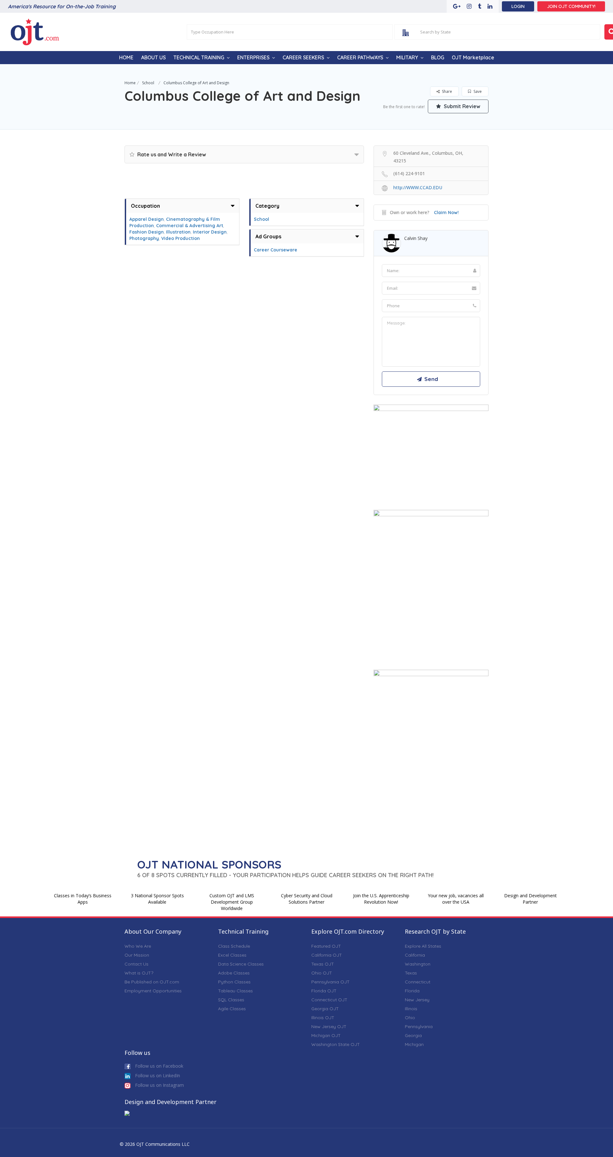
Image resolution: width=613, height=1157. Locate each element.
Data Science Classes (241, 964)
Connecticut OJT (329, 1000)
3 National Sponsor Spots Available (157, 898)
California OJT (326, 955)
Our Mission (137, 955)
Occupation (145, 206)
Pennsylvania (419, 1026)
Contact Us (136, 964)
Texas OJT (322, 964)
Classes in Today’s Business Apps (82, 898)
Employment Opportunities (153, 991)
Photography (144, 238)
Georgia (413, 1035)
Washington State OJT (335, 1044)
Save (477, 91)
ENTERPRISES (253, 57)
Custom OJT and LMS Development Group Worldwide (231, 901)
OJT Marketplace (473, 57)
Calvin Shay (416, 238)
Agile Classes (232, 1008)
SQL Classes (231, 1000)
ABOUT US (153, 57)
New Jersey (417, 1000)
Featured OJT (326, 946)
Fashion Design (146, 232)
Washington (417, 964)
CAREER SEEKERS (303, 57)
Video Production (180, 238)
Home (130, 83)
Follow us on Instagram (159, 1085)
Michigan (414, 1044)
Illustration (178, 232)
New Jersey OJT (328, 1026)
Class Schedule (234, 946)
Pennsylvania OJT (330, 982)
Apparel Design (146, 219)
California (415, 955)
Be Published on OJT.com (152, 982)
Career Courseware (275, 250)
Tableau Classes (235, 991)
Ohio (410, 1017)
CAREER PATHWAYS (360, 57)
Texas (411, 973)
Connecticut (417, 982)
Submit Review (461, 106)
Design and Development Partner (530, 898)
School (148, 83)
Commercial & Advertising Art (189, 225)
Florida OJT (324, 991)
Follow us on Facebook (158, 1066)
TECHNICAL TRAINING (198, 57)
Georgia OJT (325, 1008)
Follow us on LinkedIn (157, 1075)
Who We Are (138, 946)
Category (267, 206)
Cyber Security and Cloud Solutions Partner (306, 898)
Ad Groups (268, 236)
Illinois (411, 1008)
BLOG (437, 57)
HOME (126, 57)
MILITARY (407, 57)
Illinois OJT (322, 1017)
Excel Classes (232, 955)
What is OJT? (139, 973)
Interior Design (210, 232)
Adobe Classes (234, 973)
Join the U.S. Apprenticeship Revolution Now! (381, 898)
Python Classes (234, 982)
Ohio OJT (321, 973)
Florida (412, 991)
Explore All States (423, 946)
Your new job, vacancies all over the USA (456, 898)
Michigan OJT (326, 1035)
